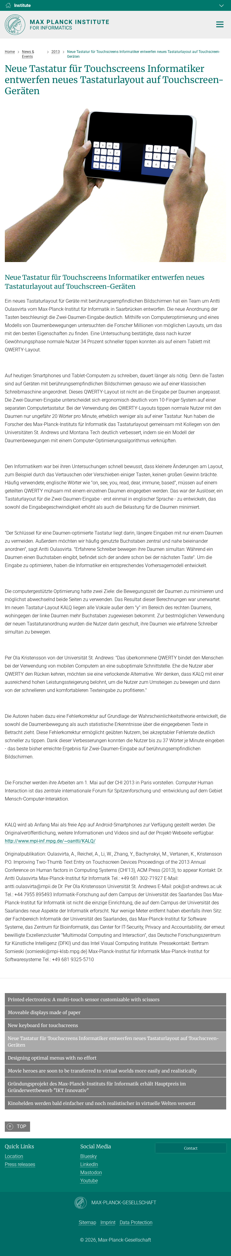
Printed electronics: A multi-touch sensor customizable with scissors (83, 999)
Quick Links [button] (19, 1146)
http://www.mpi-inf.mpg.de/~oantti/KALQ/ (50, 841)
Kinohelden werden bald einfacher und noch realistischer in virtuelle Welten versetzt (102, 1103)
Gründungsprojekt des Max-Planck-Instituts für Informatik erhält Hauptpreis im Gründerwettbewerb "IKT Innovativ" (97, 1087)
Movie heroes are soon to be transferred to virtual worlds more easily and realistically (102, 1071)
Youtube (89, 1180)
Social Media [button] (95, 1146)
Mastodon (91, 1172)
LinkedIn (89, 1164)
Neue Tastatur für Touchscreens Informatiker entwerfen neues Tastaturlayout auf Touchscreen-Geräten (113, 1041)
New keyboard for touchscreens (43, 1025)
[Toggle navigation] (220, 24)
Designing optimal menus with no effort (52, 1058)
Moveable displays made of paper (44, 1012)
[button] (220, 5)
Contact (191, 1148)
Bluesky (88, 1156)
